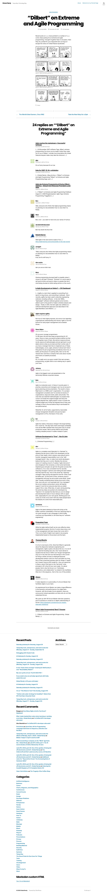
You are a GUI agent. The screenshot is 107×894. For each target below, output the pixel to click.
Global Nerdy (6, 3)
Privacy (18, 839)
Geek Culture (20, 809)
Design (18, 796)
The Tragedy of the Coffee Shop (40, 771)
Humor (18, 817)
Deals (18, 794)
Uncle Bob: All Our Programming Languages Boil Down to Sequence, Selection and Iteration (31, 728)
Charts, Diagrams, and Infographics (27, 787)
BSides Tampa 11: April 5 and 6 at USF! (28, 737)
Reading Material (21, 845)
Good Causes (20, 811)
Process (18, 841)
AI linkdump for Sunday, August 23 (27, 656)
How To (18, 815)
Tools (18, 858)
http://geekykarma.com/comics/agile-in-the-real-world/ (53, 241)
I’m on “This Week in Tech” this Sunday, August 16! (32, 691)
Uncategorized (53, 12)
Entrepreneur (20, 802)
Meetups (19, 824)
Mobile (18, 826)
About (79, 3)
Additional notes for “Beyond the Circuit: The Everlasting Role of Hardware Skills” (33, 759)
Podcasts (19, 835)
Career (18, 785)
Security (19, 847)
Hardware (19, 813)
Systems (19, 852)
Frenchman (19, 726)
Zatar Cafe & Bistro (22, 771)
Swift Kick (19, 850)
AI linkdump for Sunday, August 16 (27, 684)
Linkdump (19, 820)
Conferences (20, 790)
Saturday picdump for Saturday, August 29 (29, 644)
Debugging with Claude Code (25, 653)
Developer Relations (22, 798)
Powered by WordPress (35, 890)
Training (18, 860)
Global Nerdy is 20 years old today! (27, 681)
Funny (38, 105)
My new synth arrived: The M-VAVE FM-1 (29, 673)
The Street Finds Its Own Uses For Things (29, 856)
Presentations (20, 837)
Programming (20, 843)
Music (18, 828)
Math (18, 822)
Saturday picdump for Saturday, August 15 (29, 687)
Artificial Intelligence (22, 781)
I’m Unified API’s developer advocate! (38, 723)
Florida (18, 805)
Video (18, 867)
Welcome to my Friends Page (90, 3)
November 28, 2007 (54, 29)
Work (18, 871)
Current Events (21, 792)
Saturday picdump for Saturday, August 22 (29, 659)
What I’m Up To (21, 869)
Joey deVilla (43, 29)
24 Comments (66, 29)
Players (18, 832)
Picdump (19, 830)
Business (19, 783)
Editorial (19, 800)
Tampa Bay (19, 854)
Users (18, 865)
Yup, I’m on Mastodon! (23, 881)
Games (18, 807)
